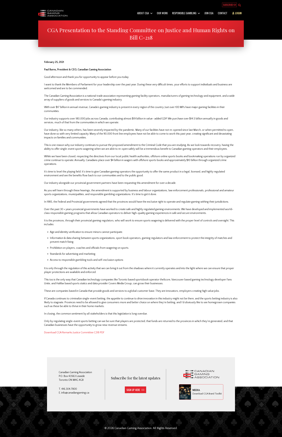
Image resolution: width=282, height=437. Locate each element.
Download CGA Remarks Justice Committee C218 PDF (74, 332)
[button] (239, 5)
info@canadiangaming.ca (75, 392)
